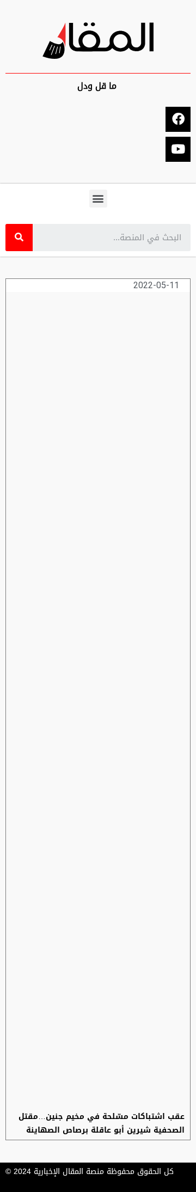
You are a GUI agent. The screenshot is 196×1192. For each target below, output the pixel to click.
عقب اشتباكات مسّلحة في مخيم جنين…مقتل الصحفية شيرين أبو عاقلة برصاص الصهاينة (102, 1123)
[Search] (19, 237)
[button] (98, 199)
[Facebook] (178, 119)
